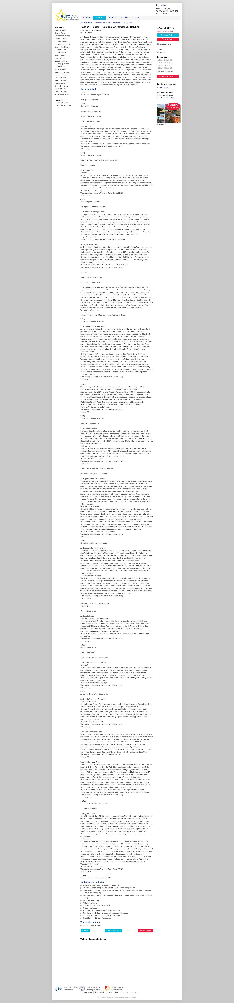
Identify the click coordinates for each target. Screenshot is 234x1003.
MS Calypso (163, 87)
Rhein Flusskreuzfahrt (64, 105)
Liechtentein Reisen (62, 61)
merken (162, 49)
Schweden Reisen (61, 86)
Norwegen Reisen (61, 75)
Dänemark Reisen (61, 39)
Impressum (88, 992)
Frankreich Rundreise (63, 44)
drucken (162, 52)
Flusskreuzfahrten (115, 22)
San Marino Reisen (62, 83)
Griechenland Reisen (62, 47)
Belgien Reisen (60, 33)
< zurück (85, 931)
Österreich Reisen (61, 78)
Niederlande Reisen (101, 22)
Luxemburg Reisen (62, 64)
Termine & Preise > (114, 931)
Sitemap (135, 992)
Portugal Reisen (61, 80)
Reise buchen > (145, 931)
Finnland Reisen (61, 41)
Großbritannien (60, 50)
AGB (172, 98)
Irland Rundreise (61, 53)
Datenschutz (100, 992)
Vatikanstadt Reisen (62, 94)
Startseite (83, 22)
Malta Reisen (59, 66)
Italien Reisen (60, 58)
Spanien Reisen (61, 92)
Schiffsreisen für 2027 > (167, 76)
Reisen (90, 22)
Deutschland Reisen (62, 36)
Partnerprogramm (121, 992)
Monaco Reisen (60, 69)
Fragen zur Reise (165, 45)
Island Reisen (60, 55)
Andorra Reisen (60, 30)
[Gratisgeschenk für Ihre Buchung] (169, 126)
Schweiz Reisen (61, 89)
